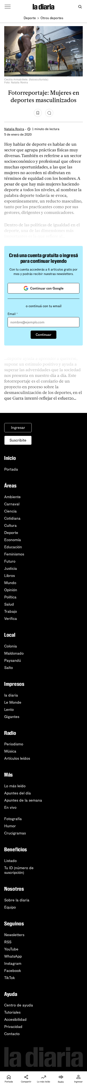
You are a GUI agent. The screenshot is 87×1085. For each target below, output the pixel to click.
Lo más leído (15, 786)
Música (10, 751)
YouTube (11, 949)
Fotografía (13, 819)
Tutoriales (12, 1012)
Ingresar (18, 427)
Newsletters (14, 935)
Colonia (10, 646)
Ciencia (10, 511)
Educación (13, 547)
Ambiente (12, 497)
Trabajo (10, 611)
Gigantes (11, 716)
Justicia (10, 568)
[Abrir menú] (7, 6)
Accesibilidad (15, 1019)
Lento (9, 709)
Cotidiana (12, 518)
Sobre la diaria (16, 900)
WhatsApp (13, 956)
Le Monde (12, 702)
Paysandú (12, 660)
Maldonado (14, 653)
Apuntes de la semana (23, 800)
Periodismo (13, 744)
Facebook (12, 970)
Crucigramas (15, 833)
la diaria (11, 695)
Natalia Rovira (14, 129)
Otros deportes (52, 18)
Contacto (12, 1034)
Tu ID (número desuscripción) (19, 870)
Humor (10, 826)
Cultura (10, 525)
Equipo (10, 907)
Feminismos (14, 554)
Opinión (10, 590)
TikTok (9, 978)
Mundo (10, 583)
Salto (8, 667)
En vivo (10, 807)
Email (13, 314)
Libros (9, 575)
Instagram (12, 963)
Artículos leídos (17, 758)
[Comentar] (49, 113)
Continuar (43, 335)
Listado (10, 860)
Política (10, 597)
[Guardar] (38, 113)
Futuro (9, 561)
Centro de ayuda (18, 1005)
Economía (12, 540)
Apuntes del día (17, 793)
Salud (9, 604)
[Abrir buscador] (80, 7)
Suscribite (18, 440)
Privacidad (13, 1026)
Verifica (10, 618)
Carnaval (11, 504)
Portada (11, 469)
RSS (7, 942)
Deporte (30, 18)
